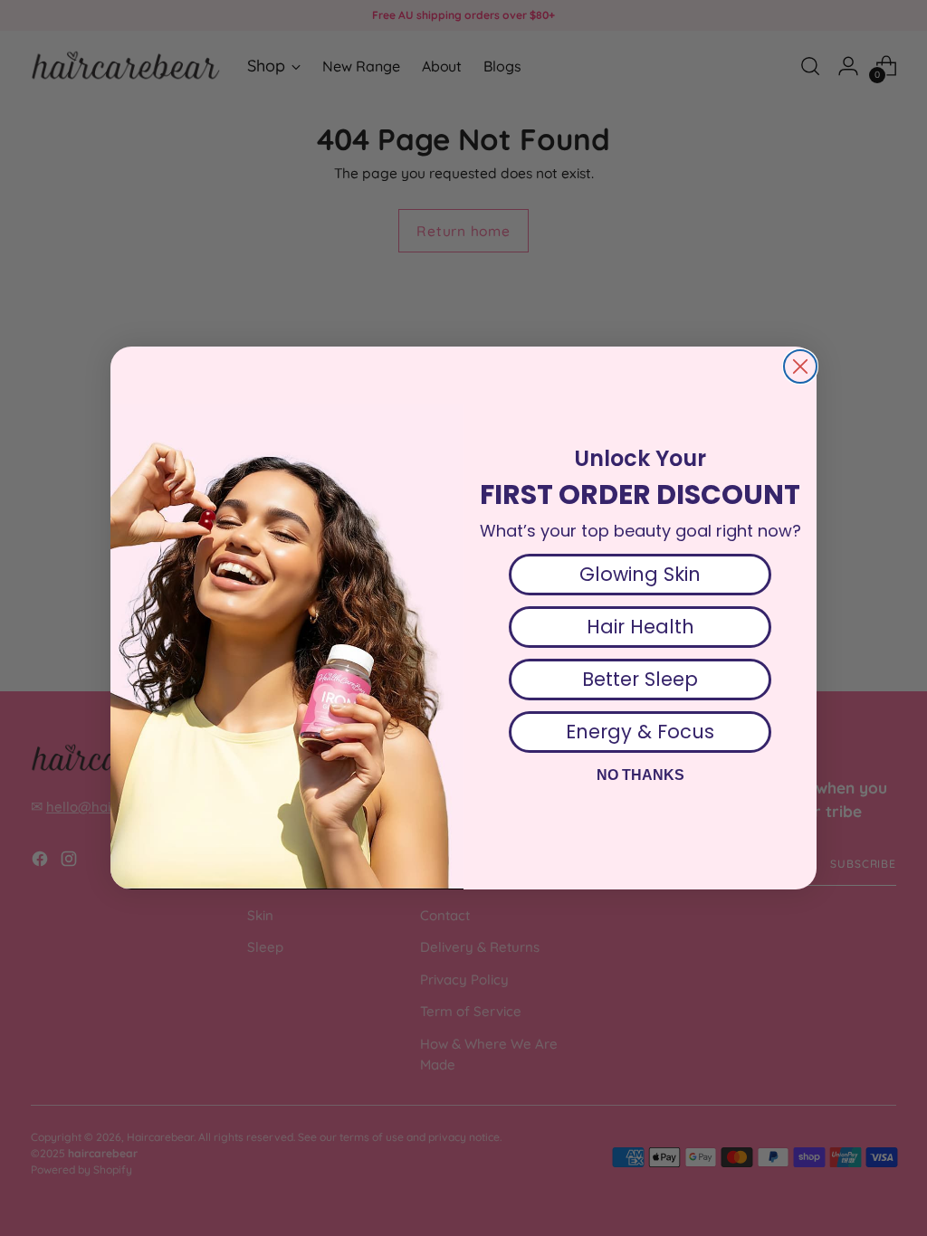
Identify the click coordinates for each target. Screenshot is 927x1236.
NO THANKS (640, 775)
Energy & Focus (640, 731)
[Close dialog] (800, 366)
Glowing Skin (640, 574)
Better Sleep (640, 679)
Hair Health (640, 626)
